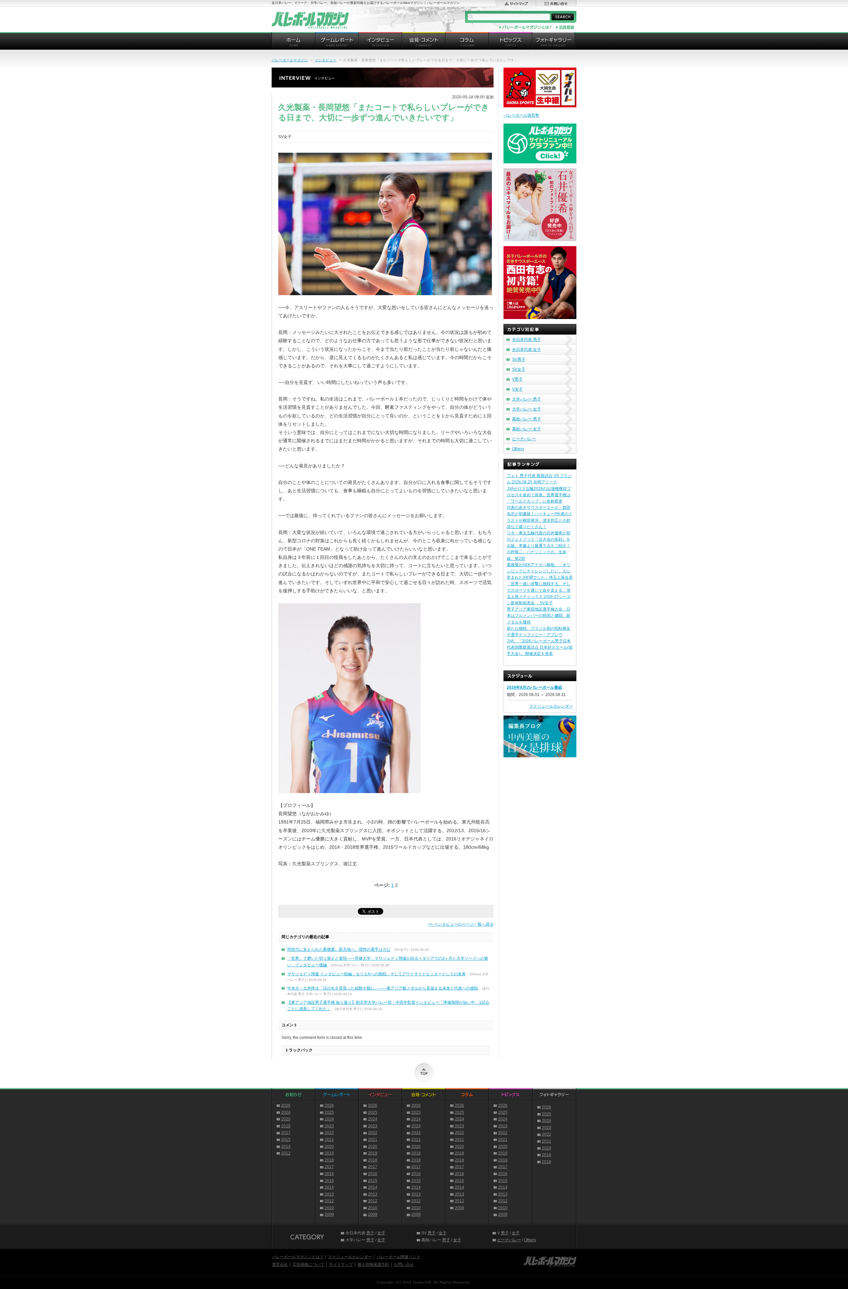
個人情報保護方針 (373, 1264)
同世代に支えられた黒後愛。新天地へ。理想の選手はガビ (339, 949)
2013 (329, 1194)
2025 (329, 1112)
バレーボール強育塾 (521, 115)
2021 (329, 1139)
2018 (329, 1160)
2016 (329, 1173)
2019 (286, 1126)
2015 (286, 1139)
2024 (286, 1112)
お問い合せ (404, 1264)
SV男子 (518, 359)
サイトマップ (341, 1264)
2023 (329, 1126)
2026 (286, 1105)
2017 (286, 1132)
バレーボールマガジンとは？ (298, 1257)
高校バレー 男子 (526, 419)
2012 (286, 1153)
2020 (286, 1119)
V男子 (517, 379)
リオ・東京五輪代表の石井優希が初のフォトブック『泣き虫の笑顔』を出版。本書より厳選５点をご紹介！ (538, 539)
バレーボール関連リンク (398, 1257)
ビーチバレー (524, 439)
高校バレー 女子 (526, 429)
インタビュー (326, 60)
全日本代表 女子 (526, 349)
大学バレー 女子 (526, 409)
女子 (381, 1233)
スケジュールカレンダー (551, 706)
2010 (329, 1208)
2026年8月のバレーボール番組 (534, 687)
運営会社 (280, 1264)
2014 (286, 1146)
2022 (329, 1132)
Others (518, 449)
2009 (329, 1214)
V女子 (517, 389)
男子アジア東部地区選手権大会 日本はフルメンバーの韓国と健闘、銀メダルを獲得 (538, 615)
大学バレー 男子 (526, 399)
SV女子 (518, 369)
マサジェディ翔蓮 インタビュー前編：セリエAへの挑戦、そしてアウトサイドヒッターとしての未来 (376, 974)
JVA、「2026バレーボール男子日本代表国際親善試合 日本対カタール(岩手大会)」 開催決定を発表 (540, 647)
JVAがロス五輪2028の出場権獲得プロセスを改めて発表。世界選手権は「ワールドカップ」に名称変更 (539, 495)
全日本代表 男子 (526, 339)
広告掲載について (308, 1264)
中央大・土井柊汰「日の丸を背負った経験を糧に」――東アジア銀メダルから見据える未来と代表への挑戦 (382, 988)
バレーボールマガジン (290, 60)
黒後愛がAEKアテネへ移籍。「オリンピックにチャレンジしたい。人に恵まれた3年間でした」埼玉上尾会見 (540, 571)
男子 (370, 1233)
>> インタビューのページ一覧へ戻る (461, 924)
